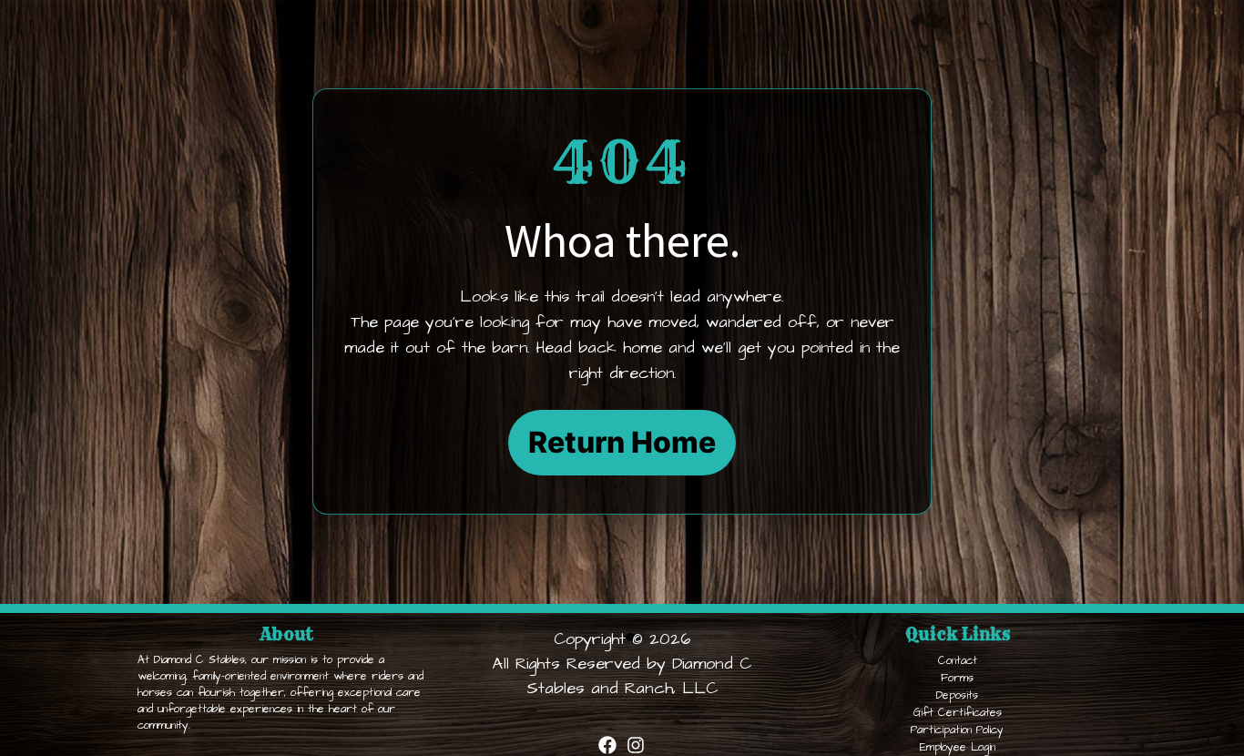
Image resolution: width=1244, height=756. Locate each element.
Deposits (957, 695)
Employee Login (957, 747)
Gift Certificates (957, 712)
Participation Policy (957, 730)
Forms (957, 678)
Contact (957, 661)
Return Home (622, 442)
